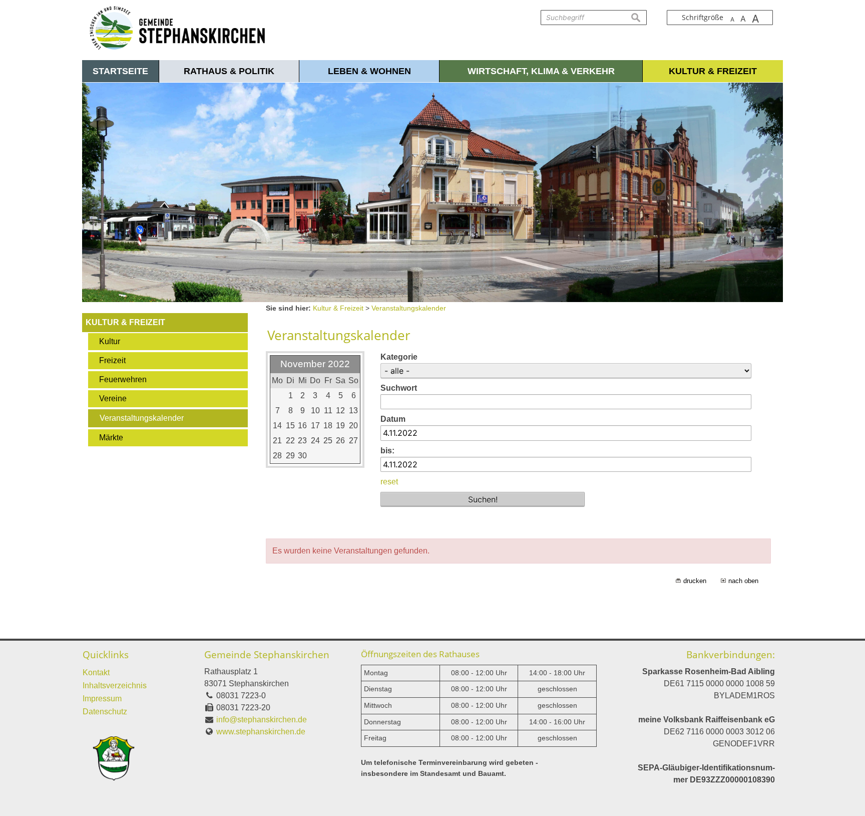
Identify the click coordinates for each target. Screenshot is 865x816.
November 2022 (315, 364)
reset (389, 481)
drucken (694, 581)
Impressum (102, 698)
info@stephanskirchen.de (261, 719)
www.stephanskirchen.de (260, 731)
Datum (392, 419)
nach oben (743, 581)
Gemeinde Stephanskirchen (266, 654)
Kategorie (398, 357)
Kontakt (96, 672)
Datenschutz (105, 711)
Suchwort (398, 388)
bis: (387, 450)
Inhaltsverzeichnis (115, 685)
